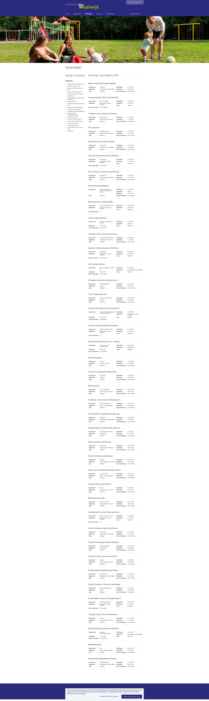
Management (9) (72, 101)
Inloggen (131, 2)
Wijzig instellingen (114, 696)
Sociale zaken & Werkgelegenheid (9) (73, 114)
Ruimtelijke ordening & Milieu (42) (76, 111)
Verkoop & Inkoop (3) (73, 125)
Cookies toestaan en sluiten (131, 696)
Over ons (99, 14)
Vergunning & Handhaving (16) (75, 121)
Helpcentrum (110, 14)
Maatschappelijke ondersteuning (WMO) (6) (76, 98)
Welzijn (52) (71, 131)
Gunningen (88, 14)
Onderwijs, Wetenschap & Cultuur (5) (76, 104)
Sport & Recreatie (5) (73, 117)
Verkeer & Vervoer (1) (73, 123)
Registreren (138, 2)
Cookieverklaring (103, 696)
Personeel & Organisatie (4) (75, 109)
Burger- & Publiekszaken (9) (75, 91)
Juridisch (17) (71, 96)
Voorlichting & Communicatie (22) (75, 128)
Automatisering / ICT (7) (74, 86)
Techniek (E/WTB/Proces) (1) (75, 119)
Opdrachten (77, 14)
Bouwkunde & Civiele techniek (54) (75, 88)
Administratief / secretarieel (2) (76, 84)
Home (67, 14)
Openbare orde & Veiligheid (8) (75, 107)
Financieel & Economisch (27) (75, 94)
